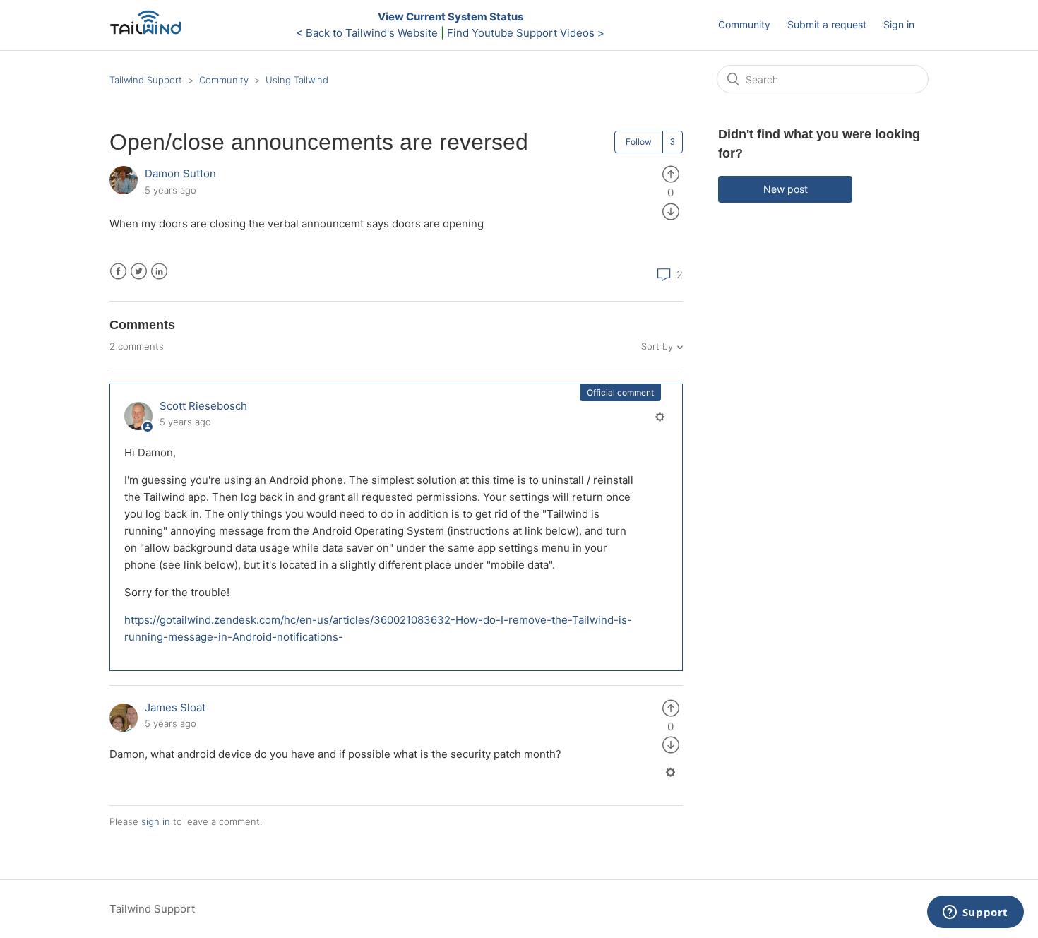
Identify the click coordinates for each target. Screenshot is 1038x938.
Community (744, 24)
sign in (155, 821)
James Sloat (175, 707)
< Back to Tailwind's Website (367, 33)
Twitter (139, 271)
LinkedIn (159, 271)
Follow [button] (639, 141)
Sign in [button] (898, 24)
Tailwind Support (145, 79)
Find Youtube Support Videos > (525, 33)
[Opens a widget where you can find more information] (975, 913)
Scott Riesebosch (203, 405)
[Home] (149, 32)
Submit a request (826, 24)
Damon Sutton (180, 173)
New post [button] (785, 189)
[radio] (670, 173)
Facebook (118, 271)
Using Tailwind (297, 79)
